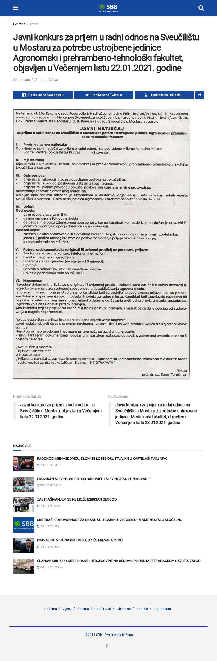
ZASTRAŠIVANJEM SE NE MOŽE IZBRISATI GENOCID (77, 499)
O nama (83, 609)
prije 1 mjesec (49, 505)
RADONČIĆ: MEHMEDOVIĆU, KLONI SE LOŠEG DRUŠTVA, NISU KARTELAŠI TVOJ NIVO (102, 459)
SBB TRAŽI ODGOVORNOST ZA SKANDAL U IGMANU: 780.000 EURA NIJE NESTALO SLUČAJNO (109, 520)
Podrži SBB (102, 609)
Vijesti (67, 609)
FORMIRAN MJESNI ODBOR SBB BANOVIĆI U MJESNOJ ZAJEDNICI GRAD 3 (94, 479)
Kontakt (142, 609)
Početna (19, 24)
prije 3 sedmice (50, 465)
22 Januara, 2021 (26, 80)
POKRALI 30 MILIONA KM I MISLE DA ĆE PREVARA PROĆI (80, 540)
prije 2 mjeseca (50, 567)
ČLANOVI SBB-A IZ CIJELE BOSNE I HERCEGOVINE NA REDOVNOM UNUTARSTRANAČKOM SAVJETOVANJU (119, 561)
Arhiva (34, 24)
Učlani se (124, 609)
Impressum (162, 609)
